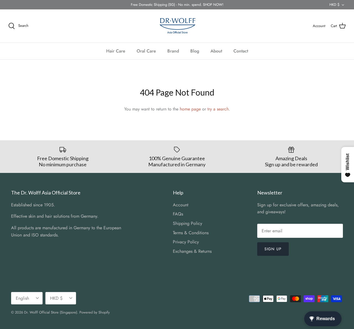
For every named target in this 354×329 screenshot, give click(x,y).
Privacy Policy (186, 242)
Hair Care (115, 51)
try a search (218, 109)
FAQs (178, 214)
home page (190, 109)
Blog (194, 51)
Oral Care (146, 51)
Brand (173, 51)
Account (180, 205)
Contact (240, 51)
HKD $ (334, 4)
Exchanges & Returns (192, 251)
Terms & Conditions (191, 233)
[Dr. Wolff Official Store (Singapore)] (177, 26)
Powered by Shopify (94, 312)
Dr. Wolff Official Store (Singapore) (50, 312)
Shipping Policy (187, 223)
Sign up (273, 249)
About (216, 51)
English (22, 298)
